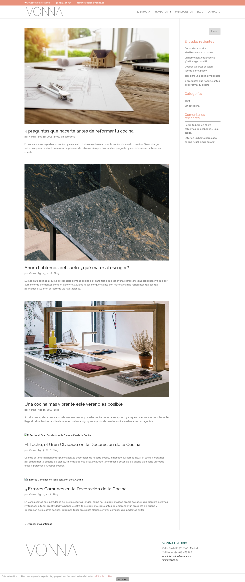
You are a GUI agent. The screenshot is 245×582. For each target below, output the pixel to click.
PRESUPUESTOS (184, 11)
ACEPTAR (122, 579)
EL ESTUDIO (143, 11)
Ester (187, 138)
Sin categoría (67, 136)
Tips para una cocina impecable (202, 75)
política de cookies (103, 576)
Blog (56, 136)
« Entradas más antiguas (38, 524)
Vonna (32, 136)
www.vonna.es (170, 560)
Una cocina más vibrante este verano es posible (73, 404)
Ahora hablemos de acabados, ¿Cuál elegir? (201, 129)
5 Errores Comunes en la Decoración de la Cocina (75, 488)
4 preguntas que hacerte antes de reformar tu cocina (79, 131)
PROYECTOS (161, 11)
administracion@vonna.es (176, 556)
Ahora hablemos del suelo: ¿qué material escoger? (76, 267)
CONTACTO (214, 11)
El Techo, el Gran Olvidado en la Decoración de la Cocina (82, 444)
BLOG (200, 11)
